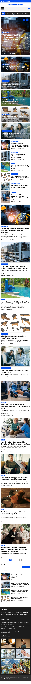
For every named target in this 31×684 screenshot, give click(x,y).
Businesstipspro (15, 4)
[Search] (26, 8)
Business (13, 192)
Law (2, 509)
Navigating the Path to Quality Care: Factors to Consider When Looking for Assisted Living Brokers (14, 549)
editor (5, 53)
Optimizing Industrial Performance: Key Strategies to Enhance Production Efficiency (15, 38)
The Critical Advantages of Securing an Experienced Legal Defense (14, 513)
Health (2, 439)
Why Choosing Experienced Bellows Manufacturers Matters (12, 117)
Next (20, 560)
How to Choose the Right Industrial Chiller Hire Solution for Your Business (14, 83)
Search (3, 565)
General (4, 97)
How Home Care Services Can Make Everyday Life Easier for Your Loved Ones (15, 443)
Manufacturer (6, 32)
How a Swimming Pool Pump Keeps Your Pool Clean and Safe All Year (14, 100)
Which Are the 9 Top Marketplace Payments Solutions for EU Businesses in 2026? (19, 197)
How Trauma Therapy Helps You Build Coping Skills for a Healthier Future (14, 479)
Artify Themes (10, 679)
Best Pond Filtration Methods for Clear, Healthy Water (19, 186)
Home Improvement (7, 131)
